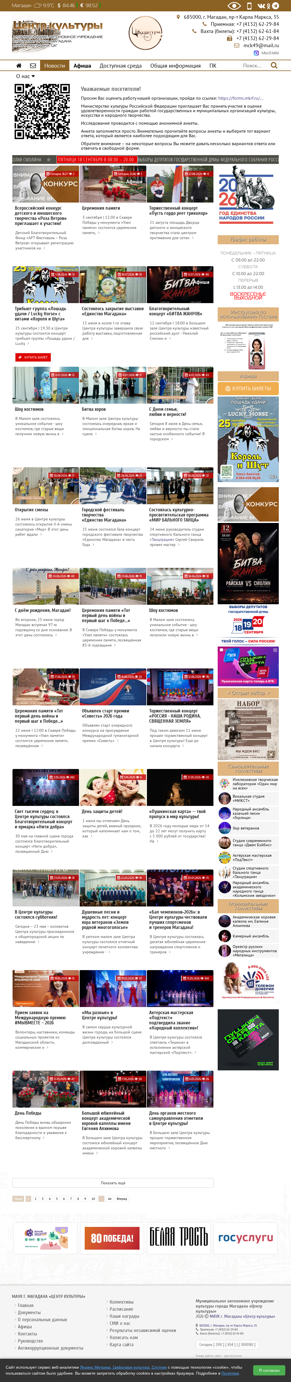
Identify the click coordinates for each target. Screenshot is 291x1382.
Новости (54, 65)
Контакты (27, 1334)
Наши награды (124, 1316)
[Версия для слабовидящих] (234, 6)
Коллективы (122, 1302)
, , (231, 17)
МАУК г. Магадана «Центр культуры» (242, 1316)
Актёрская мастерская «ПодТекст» (252, 857)
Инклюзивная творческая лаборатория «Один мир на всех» (255, 784)
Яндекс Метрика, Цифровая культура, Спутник (123, 1367)
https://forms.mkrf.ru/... (240, 98)
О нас (24, 76)
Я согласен (269, 1370)
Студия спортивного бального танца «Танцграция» (251, 872)
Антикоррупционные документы (50, 1348)
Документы (29, 1313)
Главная (26, 1305)
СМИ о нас (120, 1323)
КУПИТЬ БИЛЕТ (36, 357)
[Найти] (274, 65)
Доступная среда (121, 65)
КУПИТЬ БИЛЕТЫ (251, 388)
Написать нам (124, 1338)
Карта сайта (122, 1345)
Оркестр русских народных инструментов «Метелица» (255, 951)
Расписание (121, 1309)
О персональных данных (42, 1320)
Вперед (122, 1199)
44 (109, 1199)
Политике (230, 1373)
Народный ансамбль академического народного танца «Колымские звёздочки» (254, 889)
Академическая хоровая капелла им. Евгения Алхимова (254, 921)
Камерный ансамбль (251, 936)
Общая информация (175, 65)
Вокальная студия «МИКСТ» (249, 798)
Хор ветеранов (246, 828)
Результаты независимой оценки (143, 1330)
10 (93, 1199)
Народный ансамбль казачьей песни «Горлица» (251, 813)
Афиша (25, 1327)
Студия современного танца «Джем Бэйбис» (252, 842)
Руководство (30, 1341)
